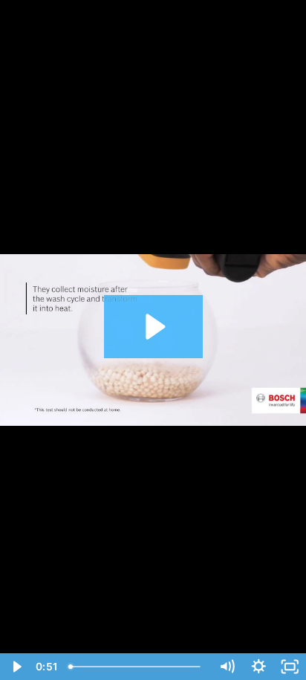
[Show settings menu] (259, 666)
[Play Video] (16, 666)
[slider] (137, 666)
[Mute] (227, 666)
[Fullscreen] (290, 666)
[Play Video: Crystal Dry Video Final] (153, 326)
